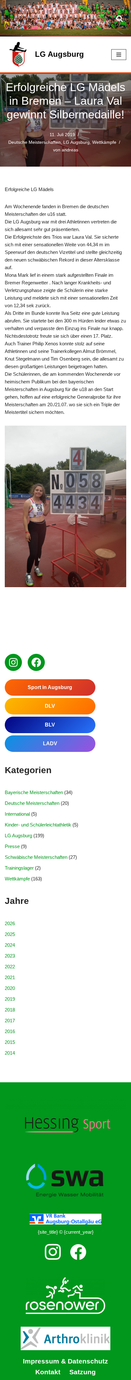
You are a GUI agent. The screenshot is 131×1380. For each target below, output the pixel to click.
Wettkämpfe (104, 142)
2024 (10, 945)
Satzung (82, 1372)
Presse (12, 846)
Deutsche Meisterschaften (34, 142)
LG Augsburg (76, 142)
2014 (10, 1053)
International (17, 814)
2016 (10, 1031)
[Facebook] (36, 662)
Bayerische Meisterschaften (34, 792)
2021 (10, 977)
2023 (10, 956)
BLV (50, 724)
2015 (10, 1042)
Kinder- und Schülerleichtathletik (38, 824)
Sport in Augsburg (50, 687)
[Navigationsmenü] (118, 54)
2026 (10, 923)
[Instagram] (13, 662)
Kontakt (47, 1372)
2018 (10, 1009)
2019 (10, 999)
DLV (50, 706)
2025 (10, 934)
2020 (10, 988)
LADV (50, 743)
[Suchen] (119, 18)
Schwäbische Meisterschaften (36, 857)
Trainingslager (19, 868)
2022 (10, 966)
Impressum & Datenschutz (65, 1361)
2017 (10, 1020)
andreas (70, 150)
